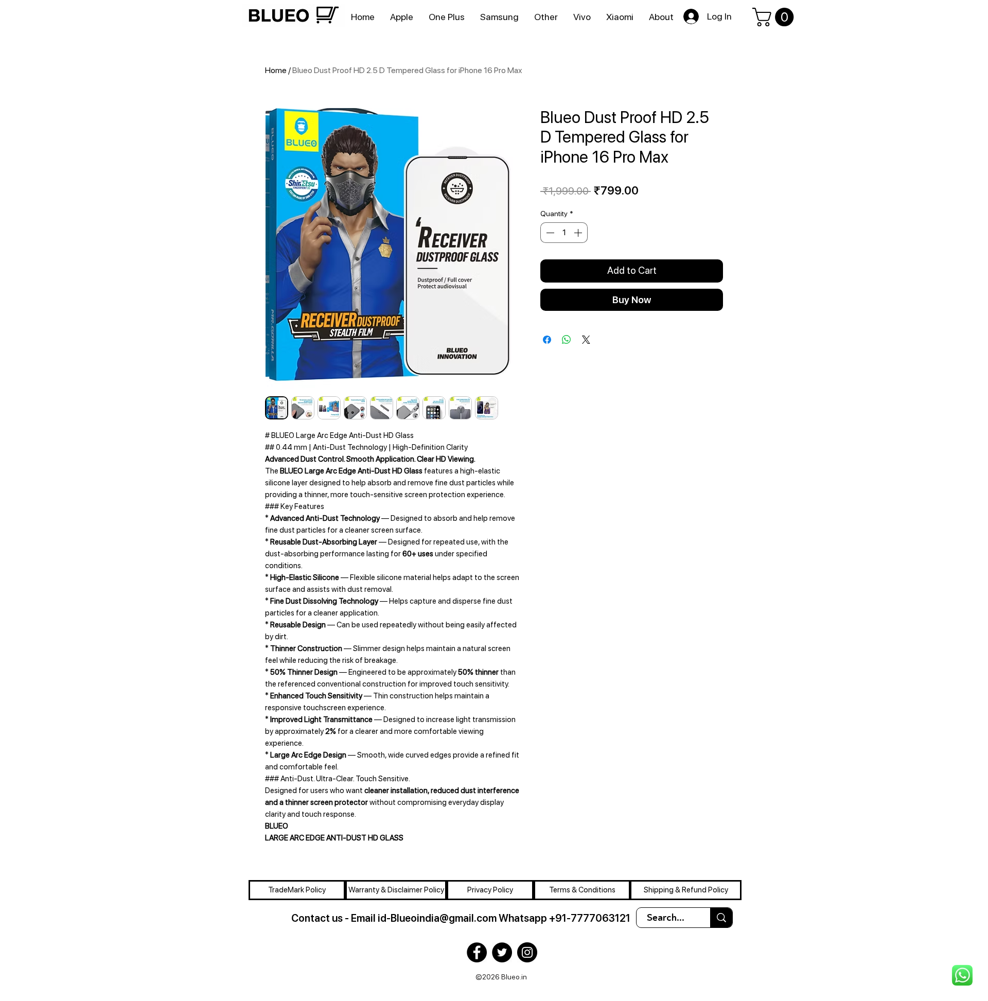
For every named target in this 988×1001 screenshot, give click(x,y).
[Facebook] (477, 952)
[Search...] (721, 917)
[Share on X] (586, 339)
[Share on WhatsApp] (566, 339)
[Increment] (579, 232)
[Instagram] (527, 952)
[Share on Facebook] (547, 339)
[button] (775, 17)
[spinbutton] (564, 232)
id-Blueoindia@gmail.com (437, 918)
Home (276, 70)
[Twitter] (502, 952)
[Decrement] (549, 232)
